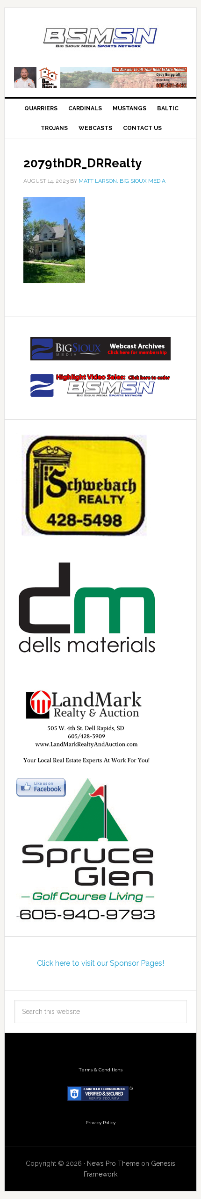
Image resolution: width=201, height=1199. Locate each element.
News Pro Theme (113, 1163)
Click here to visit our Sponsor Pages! (100, 963)
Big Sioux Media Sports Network (100, 38)
